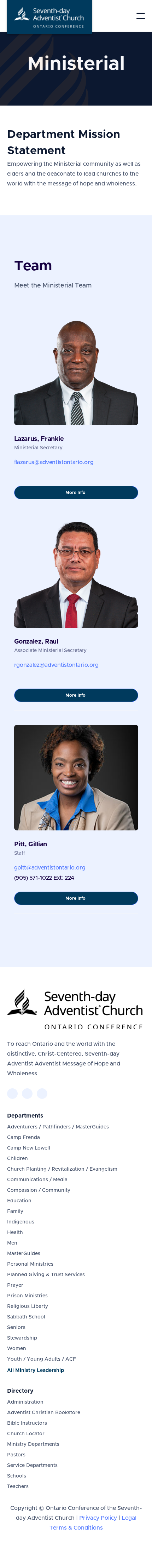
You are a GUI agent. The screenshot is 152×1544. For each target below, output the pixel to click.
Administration (25, 1402)
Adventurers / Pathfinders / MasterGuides (58, 1127)
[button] (140, 15)
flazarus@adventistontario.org (54, 462)
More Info (84, 494)
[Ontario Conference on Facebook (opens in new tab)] (12, 1093)
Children (17, 1158)
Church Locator (26, 1433)
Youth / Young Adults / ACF (41, 1359)
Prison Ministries (27, 1295)
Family (15, 1211)
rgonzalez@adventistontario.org (56, 665)
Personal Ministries (30, 1264)
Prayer (15, 1285)
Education (19, 1200)
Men (12, 1243)
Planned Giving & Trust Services (46, 1274)
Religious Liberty (27, 1306)
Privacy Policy (98, 1518)
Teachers (18, 1486)
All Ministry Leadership (35, 1370)
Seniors (16, 1327)
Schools (16, 1476)
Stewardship (22, 1338)
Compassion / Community (38, 1190)
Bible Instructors (27, 1423)
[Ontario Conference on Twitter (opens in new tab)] (27, 1093)
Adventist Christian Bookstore (43, 1412)
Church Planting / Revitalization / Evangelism (62, 1169)
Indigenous (20, 1222)
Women (16, 1348)
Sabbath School (26, 1317)
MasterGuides (23, 1253)
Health (15, 1232)
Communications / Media (37, 1179)
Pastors (16, 1455)
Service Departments (32, 1465)
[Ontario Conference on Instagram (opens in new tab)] (42, 1093)
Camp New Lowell (28, 1148)
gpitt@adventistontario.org (50, 868)
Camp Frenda (23, 1137)
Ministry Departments (33, 1444)
